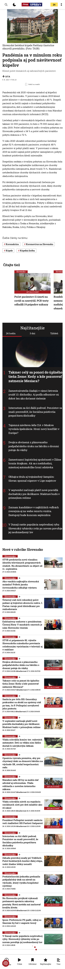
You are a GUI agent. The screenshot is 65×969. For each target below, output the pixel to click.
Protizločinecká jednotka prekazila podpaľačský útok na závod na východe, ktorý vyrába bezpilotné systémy (21, 881)
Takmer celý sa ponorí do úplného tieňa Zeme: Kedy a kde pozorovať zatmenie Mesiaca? (35, 376)
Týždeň (54, 333)
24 (54, 4)
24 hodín (11, 333)
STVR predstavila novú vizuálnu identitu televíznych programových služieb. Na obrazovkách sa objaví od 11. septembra (22, 564)
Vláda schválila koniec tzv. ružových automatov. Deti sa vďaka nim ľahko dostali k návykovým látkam (22, 742)
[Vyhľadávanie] (6, 4)
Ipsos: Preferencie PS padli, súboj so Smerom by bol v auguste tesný (21, 921)
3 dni (32, 333)
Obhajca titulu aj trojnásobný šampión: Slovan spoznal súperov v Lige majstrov (32, 478)
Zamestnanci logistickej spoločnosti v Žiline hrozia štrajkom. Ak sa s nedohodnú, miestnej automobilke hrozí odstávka (34, 463)
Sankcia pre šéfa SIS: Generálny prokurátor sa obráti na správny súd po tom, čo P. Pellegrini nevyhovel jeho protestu (21, 704)
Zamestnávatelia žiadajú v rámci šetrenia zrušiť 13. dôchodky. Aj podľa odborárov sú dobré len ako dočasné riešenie (33, 394)
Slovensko (21, 271)
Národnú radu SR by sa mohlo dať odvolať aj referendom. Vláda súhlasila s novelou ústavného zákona (20, 784)
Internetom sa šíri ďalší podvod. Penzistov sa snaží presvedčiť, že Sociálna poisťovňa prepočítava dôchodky (35, 411)
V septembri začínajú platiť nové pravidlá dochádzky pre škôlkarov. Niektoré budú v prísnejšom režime (34, 494)
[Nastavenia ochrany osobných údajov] (5, 963)
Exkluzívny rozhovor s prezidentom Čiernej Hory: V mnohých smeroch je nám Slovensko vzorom (22, 624)
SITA (7, 76)
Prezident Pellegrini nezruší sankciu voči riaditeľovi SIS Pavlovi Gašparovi (22, 822)
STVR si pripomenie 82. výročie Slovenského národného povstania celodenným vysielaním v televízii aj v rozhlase (22, 645)
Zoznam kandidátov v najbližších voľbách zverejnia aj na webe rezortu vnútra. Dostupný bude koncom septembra (33, 511)
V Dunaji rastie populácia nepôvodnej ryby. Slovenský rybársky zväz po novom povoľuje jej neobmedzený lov (35, 528)
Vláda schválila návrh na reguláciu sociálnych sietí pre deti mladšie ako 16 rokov (22, 804)
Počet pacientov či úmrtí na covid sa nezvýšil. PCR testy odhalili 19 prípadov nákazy (31, 300)
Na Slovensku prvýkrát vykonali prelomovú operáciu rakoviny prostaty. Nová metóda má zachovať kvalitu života (21, 903)
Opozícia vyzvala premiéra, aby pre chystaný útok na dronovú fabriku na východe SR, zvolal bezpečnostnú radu (22, 763)
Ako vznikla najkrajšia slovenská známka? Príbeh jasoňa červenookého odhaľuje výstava (20, 584)
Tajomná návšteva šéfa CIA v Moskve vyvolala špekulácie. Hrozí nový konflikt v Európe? (33, 428)
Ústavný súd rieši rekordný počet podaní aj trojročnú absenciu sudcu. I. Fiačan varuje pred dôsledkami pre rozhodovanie (22, 604)
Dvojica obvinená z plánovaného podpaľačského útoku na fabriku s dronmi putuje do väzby (33, 446)
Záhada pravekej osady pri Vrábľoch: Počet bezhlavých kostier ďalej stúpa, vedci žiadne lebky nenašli (22, 861)
